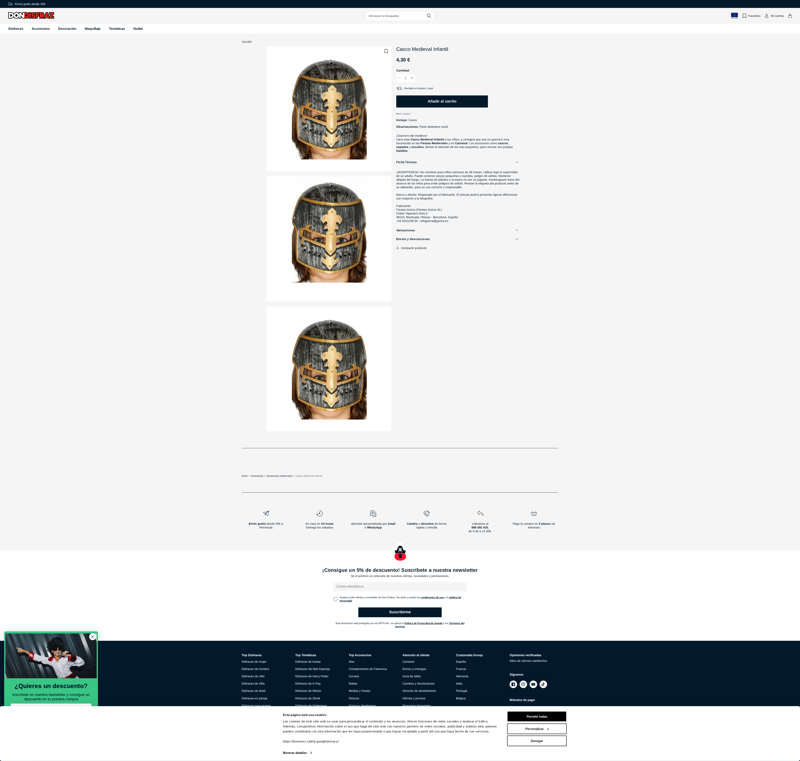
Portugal (461, 690)
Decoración (67, 28)
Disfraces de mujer (254, 661)
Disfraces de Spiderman (311, 705)
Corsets (354, 676)
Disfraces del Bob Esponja (312, 669)
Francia (461, 669)
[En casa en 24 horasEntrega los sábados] (319, 523)
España (461, 661)
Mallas (353, 683)
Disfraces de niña (253, 683)
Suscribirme (400, 612)
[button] (790, 16)
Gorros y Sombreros (362, 705)
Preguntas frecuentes (416, 705)
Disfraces (15, 28)
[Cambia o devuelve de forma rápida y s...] (426, 523)
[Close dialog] (92, 636)
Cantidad (402, 70)
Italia (459, 683)
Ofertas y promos (413, 698)
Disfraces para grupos (256, 705)
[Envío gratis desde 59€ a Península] (266, 523)
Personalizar (534, 728)
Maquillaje (93, 28)
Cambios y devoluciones (418, 683)
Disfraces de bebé (254, 690)
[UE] (734, 16)
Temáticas (117, 28)
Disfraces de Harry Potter (312, 676)
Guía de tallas (411, 676)
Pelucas (354, 698)
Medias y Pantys (359, 690)
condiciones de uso (432, 597)
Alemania (462, 676)
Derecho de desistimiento (419, 690)
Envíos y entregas (414, 669)
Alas (351, 661)
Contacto (408, 661)
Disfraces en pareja (254, 698)
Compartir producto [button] (414, 247)
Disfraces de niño (253, 676)
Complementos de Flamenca (368, 669)
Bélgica (461, 698)
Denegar (537, 741)
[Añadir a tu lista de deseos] (386, 51)
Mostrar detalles (295, 753)
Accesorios (41, 28)
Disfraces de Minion (308, 690)
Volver (247, 41)
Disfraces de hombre (255, 669)
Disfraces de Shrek (307, 698)
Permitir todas (537, 716)
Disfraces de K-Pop (308, 683)
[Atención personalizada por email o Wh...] (373, 523)
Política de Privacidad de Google (423, 623)
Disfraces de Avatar (308, 661)
